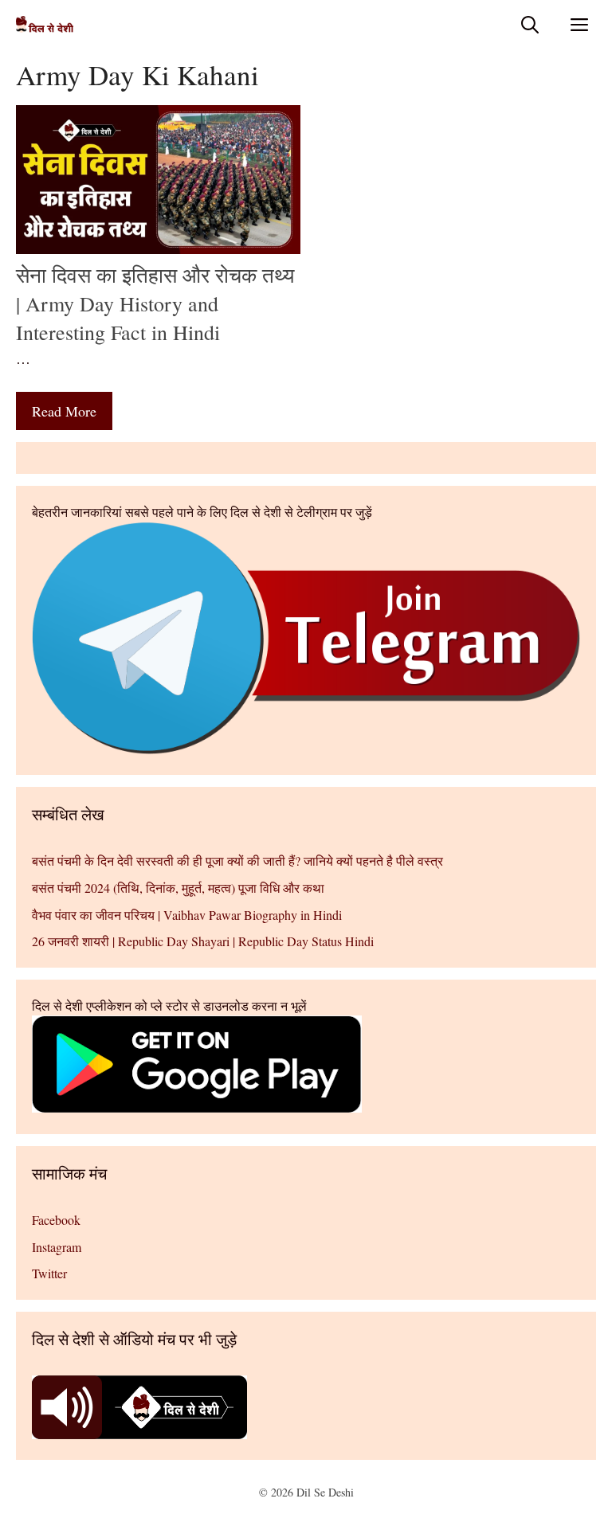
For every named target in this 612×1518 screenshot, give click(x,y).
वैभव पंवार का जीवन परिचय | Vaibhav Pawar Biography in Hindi (187, 914)
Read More (64, 411)
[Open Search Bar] (530, 24)
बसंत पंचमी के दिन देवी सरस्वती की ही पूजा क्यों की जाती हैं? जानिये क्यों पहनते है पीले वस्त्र (237, 860)
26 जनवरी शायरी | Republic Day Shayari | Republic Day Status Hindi (203, 941)
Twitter (49, 1273)
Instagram (56, 1246)
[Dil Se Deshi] (44, 24)
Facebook (56, 1219)
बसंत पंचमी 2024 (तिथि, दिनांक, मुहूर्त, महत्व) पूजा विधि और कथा (178, 887)
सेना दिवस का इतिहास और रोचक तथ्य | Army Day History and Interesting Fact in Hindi (155, 303)
